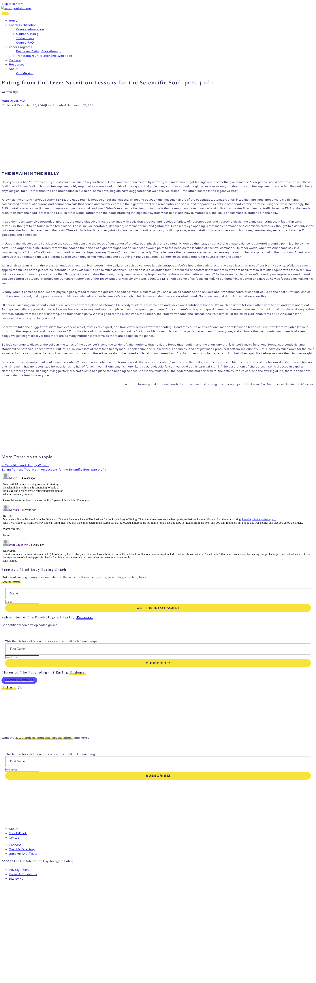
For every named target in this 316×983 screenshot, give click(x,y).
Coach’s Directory (22, 849)
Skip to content (12, 4)
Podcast (15, 845)
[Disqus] (158, 517)
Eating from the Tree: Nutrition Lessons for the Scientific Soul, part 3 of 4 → (55, 469)
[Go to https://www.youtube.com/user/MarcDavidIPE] (158, 722)
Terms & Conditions (23, 874)
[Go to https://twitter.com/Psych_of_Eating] (158, 696)
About (13, 829)
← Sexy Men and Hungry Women (25, 465)
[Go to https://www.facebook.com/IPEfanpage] (158, 709)
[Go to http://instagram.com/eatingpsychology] (158, 703)
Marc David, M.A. (13, 101)
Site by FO (16, 878)
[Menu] (5, 13)
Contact (14, 837)
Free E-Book (18, 833)
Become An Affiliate (23, 854)
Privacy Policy (19, 870)
